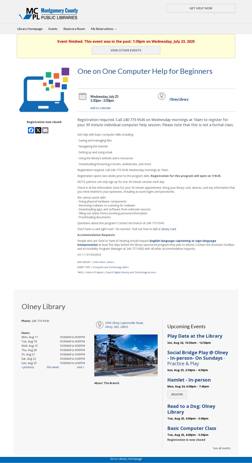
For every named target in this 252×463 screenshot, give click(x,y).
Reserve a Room (74, 28)
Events (52, 28)
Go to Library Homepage (126, 459)
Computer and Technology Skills (110, 267)
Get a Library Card (164, 229)
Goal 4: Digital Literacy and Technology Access (130, 272)
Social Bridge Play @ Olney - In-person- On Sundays (197, 358)
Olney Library (179, 99)
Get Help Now (201, 8)
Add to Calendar (100, 108)
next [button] (80, 367)
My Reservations (102, 28)
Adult (110, 262)
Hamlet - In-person (189, 380)
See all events (222, 448)
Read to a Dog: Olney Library (191, 409)
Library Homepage (30, 28)
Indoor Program (95, 272)
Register (177, 394)
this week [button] (53, 367)
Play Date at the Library (194, 336)
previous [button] (28, 367)
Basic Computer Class (191, 428)
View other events (126, 50)
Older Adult (99, 262)
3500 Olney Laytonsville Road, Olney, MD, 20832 (124, 325)
